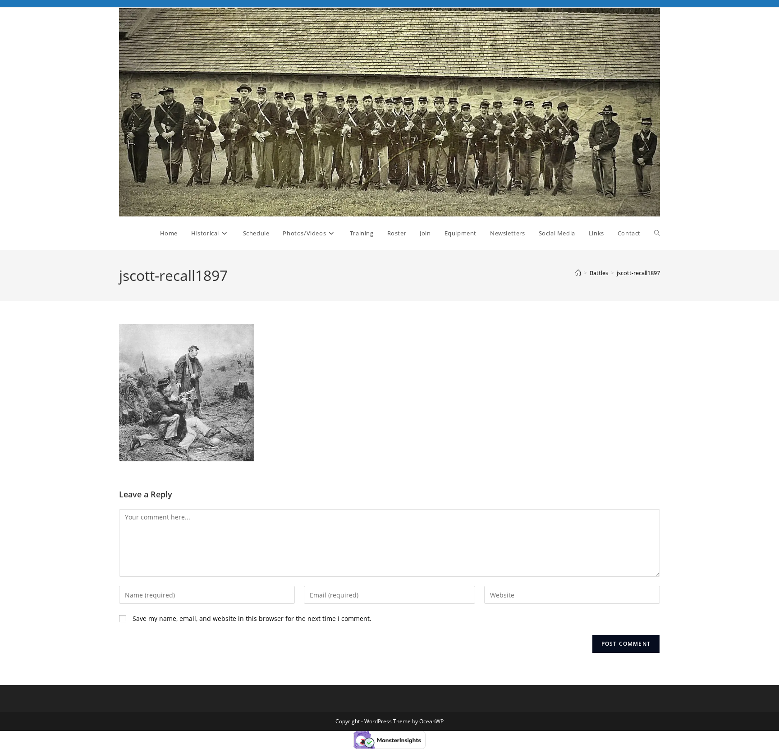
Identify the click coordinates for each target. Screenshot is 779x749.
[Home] (578, 273)
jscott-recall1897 (638, 273)
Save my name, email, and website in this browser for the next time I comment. (252, 618)
